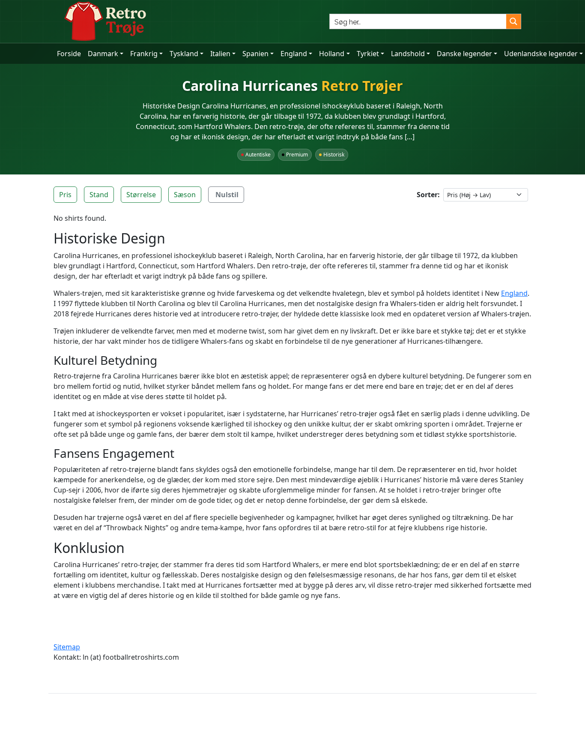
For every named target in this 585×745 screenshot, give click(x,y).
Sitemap (67, 647)
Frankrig (144, 53)
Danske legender (464, 53)
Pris (65, 194)
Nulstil (227, 194)
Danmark (103, 53)
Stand (99, 194)
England (294, 53)
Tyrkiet (368, 53)
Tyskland (184, 53)
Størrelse (141, 194)
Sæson (185, 194)
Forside (69, 53)
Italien (220, 53)
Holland (331, 53)
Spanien (255, 53)
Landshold (408, 53)
